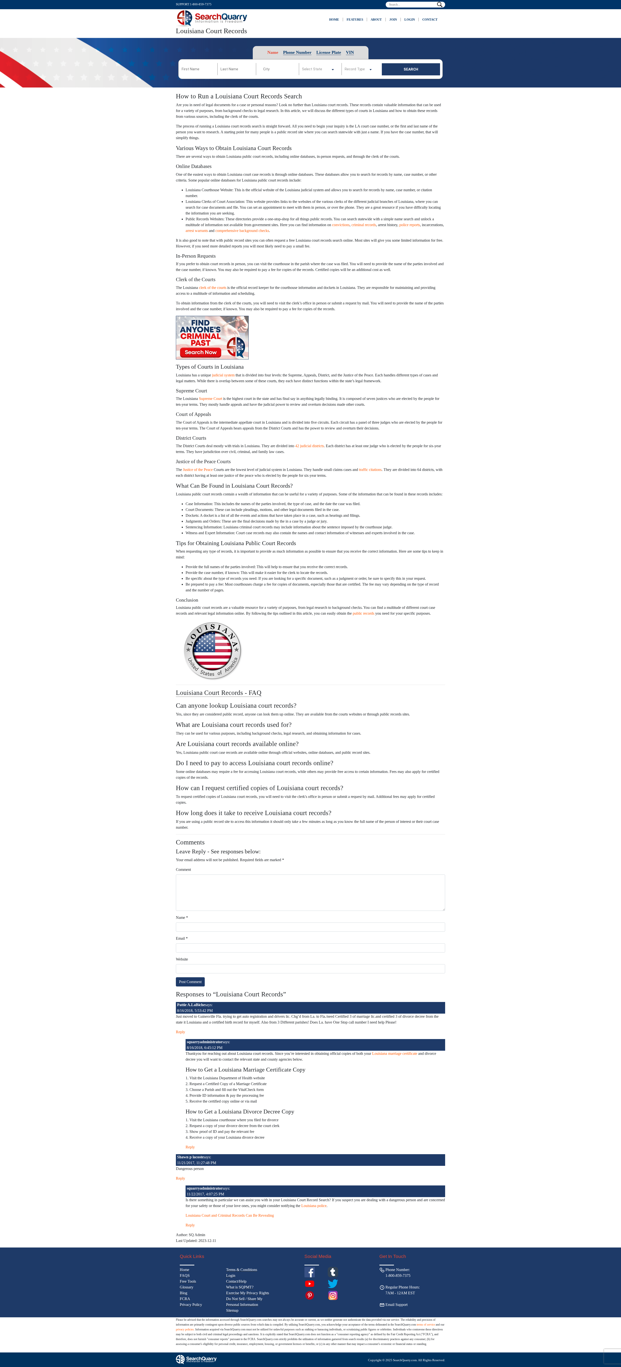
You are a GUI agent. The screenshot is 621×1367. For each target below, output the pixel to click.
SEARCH (411, 69)
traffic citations (370, 470)
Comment (183, 869)
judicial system (223, 375)
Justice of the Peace (198, 470)
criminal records (363, 225)
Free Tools (188, 1281)
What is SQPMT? (239, 1287)
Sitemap (232, 1310)
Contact (430, 19)
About (376, 19)
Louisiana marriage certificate (394, 1053)
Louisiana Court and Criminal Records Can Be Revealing (230, 1215)
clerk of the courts (212, 288)
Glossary (186, 1287)
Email (182, 938)
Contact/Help (236, 1281)
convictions (341, 225)
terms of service (426, 1324)
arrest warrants (197, 231)
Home (334, 19)
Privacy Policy (191, 1305)
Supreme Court (210, 399)
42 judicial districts (309, 446)
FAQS (185, 1275)
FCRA (185, 1299)
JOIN (393, 19)
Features (355, 19)
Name (182, 917)
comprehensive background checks (242, 231)
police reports (409, 225)
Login (409, 19)
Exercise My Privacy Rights (247, 1293)
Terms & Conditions (241, 1270)
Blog (183, 1293)
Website (182, 959)
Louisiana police (314, 1206)
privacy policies (185, 1329)
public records (363, 613)
